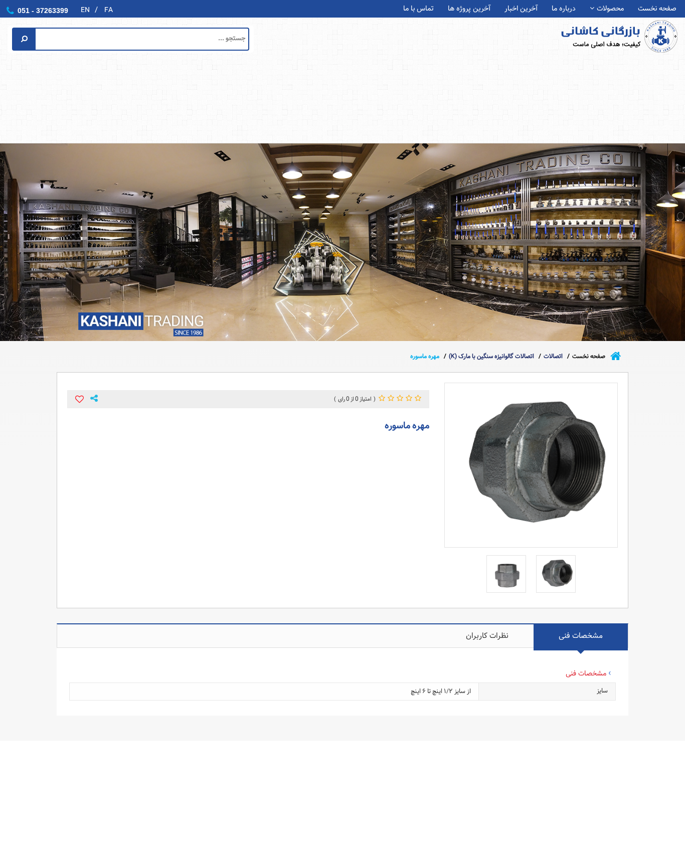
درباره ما (564, 9)
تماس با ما (418, 9)
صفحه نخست (657, 9)
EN (85, 10)
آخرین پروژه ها (469, 9)
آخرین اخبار (521, 9)
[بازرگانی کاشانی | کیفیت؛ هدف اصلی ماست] (600, 36)
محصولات (610, 9)
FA (108, 10)
